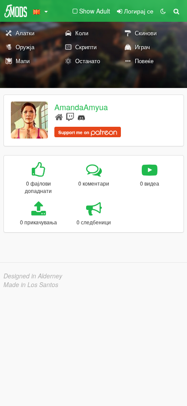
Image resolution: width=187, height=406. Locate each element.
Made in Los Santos (30, 284)
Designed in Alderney (32, 275)
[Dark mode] (163, 11)
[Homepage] (58, 116)
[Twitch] (70, 116)
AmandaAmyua (81, 106)
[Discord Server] (81, 116)
